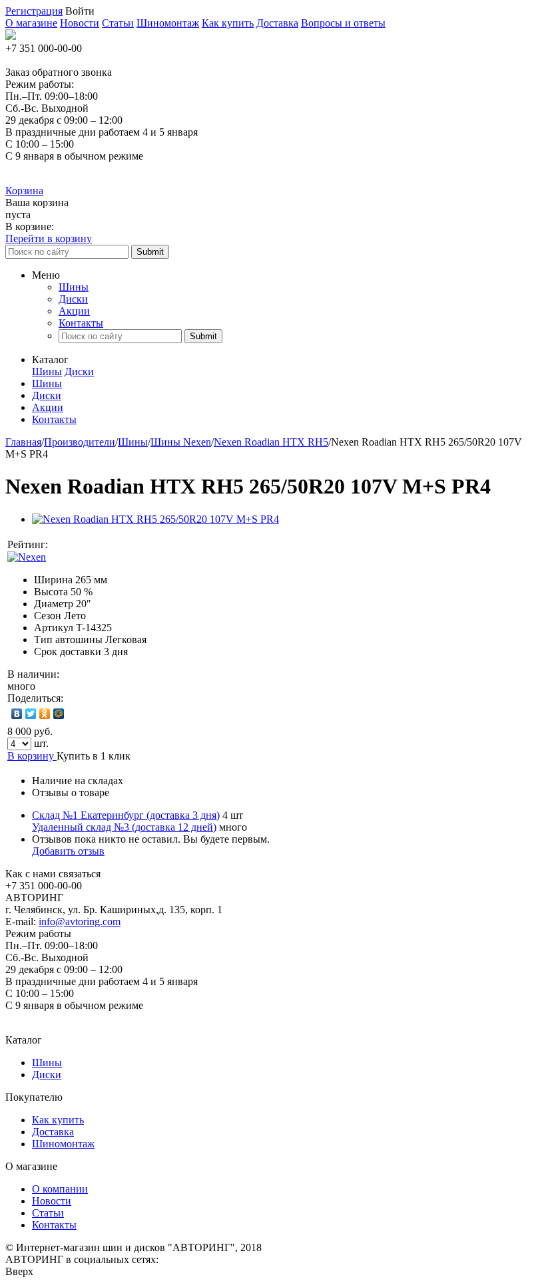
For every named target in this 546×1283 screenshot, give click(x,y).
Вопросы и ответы (343, 23)
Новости (79, 23)
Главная (23, 442)
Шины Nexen (180, 442)
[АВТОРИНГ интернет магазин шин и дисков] (10, 36)
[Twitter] (31, 713)
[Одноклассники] (45, 713)
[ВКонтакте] (17, 713)
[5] (116, 544)
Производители (79, 442)
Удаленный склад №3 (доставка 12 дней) (124, 827)
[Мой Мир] (59, 713)
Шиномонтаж (167, 23)
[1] (62, 544)
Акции (74, 311)
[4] (102, 544)
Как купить (228, 23)
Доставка (277, 23)
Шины (74, 287)
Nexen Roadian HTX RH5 (271, 442)
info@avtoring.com (80, 921)
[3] (89, 544)
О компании (60, 1189)
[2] (76, 544)
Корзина (24, 190)
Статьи (118, 23)
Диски (73, 299)
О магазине (31, 23)
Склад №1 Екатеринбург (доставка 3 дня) (126, 815)
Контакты (81, 323)
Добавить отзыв (68, 851)
